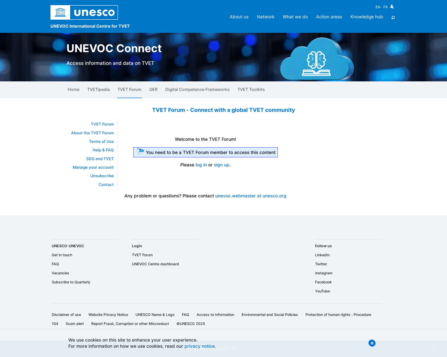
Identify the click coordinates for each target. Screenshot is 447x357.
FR (385, 7)
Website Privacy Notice (108, 314)
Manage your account (93, 167)
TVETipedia (98, 89)
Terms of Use (101, 141)
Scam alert (75, 323)
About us (239, 16)
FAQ (55, 264)
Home (73, 89)
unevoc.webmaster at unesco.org (250, 195)
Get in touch (62, 255)
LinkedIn (322, 255)
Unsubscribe (102, 176)
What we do (295, 16)
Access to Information (215, 314)
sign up (221, 164)
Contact (106, 184)
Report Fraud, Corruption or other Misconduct (130, 323)
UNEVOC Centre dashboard (155, 264)
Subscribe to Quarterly (71, 282)
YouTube (322, 291)
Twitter (321, 264)
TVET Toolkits (251, 89)
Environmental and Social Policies (270, 314)
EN (378, 7)
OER (153, 89)
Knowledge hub (367, 16)
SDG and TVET (100, 159)
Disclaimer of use (66, 314)
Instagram (323, 273)
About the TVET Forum (92, 133)
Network (265, 16)
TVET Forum (129, 89)
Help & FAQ (103, 150)
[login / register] (392, 7)
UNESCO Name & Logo (155, 314)
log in (201, 164)
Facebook (323, 282)
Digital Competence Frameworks (197, 89)
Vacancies (60, 273)
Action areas (329, 16)
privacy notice (199, 346)
